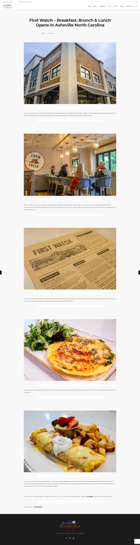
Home (43, 33)
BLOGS (122, 6)
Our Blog (50, 33)
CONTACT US (129, 6)
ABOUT (95, 6)
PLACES (115, 6)
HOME (89, 6)
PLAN (110, 6)
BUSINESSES (103, 6)
